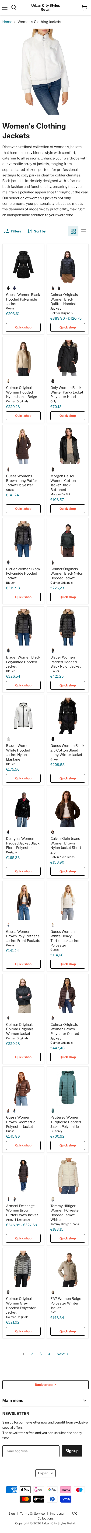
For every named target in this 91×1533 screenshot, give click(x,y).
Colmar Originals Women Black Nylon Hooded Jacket (66, 573)
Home (7, 22)
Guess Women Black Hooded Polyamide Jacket (23, 299)
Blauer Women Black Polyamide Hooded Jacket (23, 573)
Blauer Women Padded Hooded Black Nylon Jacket (65, 662)
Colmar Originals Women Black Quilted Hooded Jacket (64, 302)
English (43, 1473)
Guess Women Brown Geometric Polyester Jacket (20, 1122)
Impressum (58, 1513)
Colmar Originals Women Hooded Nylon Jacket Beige (21, 392)
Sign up (72, 1451)
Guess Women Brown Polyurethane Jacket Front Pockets (23, 936)
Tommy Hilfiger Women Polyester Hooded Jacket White (65, 1213)
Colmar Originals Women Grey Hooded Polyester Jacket (21, 1305)
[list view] (83, 231)
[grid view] (73, 231)
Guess (10, 308)
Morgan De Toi (60, 494)
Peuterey (56, 1131)
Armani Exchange (18, 1219)
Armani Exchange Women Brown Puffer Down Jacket (22, 1210)
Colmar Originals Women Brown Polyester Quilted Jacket (64, 1031)
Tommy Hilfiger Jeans (64, 1224)
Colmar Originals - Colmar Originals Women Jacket (21, 1029)
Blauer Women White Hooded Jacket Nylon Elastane (18, 753)
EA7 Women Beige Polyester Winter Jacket (65, 1303)
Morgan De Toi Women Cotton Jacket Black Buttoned (63, 483)
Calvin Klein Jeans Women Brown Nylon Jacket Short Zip (65, 845)
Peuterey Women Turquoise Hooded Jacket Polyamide (65, 1122)
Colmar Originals (61, 313)
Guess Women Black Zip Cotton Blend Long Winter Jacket (67, 750)
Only (53, 401)
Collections (46, 1518)
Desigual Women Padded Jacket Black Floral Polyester (22, 843)
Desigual (12, 852)
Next (61, 1354)
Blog (11, 1513)
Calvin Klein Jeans (62, 857)
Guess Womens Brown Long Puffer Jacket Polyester (21, 480)
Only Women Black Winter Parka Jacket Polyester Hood (66, 392)
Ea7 (53, 1312)
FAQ (74, 1513)
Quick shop (23, 327)
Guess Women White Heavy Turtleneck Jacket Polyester (65, 938)
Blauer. (10, 582)
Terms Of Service (32, 1513)
